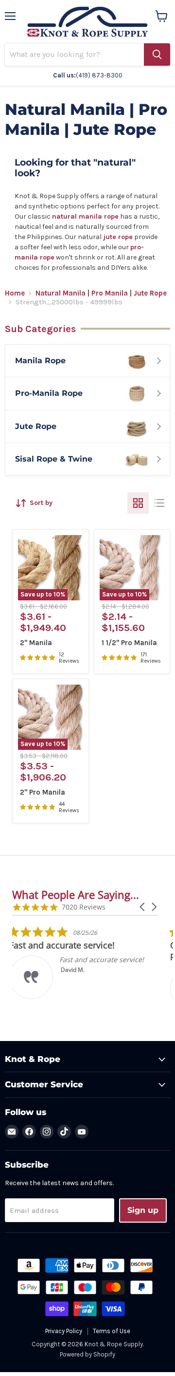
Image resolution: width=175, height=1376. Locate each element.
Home (15, 293)
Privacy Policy (63, 1331)
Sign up (142, 1210)
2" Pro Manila (42, 792)
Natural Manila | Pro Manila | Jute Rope (101, 293)
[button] (143, 907)
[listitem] (85, 962)
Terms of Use (111, 1331)
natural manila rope (85, 216)
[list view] (159, 503)
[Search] (157, 54)
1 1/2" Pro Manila (129, 642)
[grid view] (138, 503)
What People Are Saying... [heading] (75, 895)
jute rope (118, 237)
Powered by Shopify (87, 1354)
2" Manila (36, 642)
